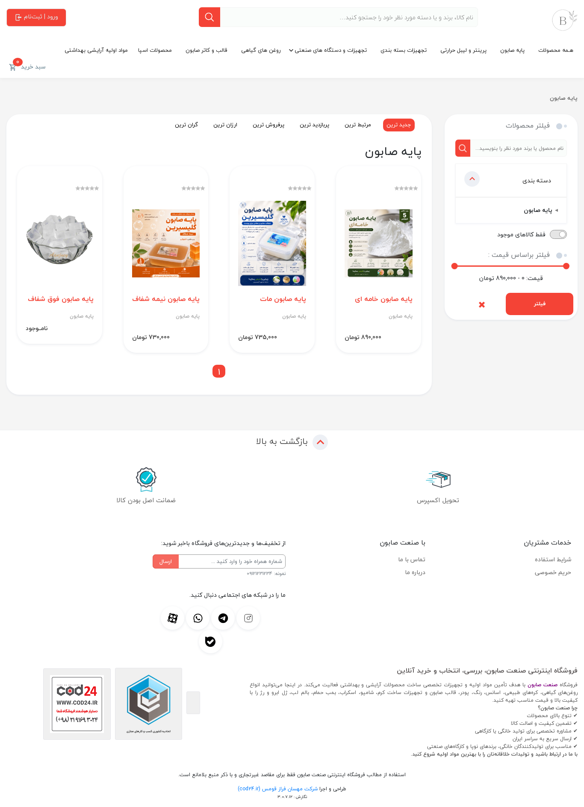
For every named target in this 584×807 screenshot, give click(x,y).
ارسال (165, 561)
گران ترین (186, 124)
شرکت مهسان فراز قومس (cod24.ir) (278, 788)
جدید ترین (398, 124)
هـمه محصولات (555, 50)
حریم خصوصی (553, 572)
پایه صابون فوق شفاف (61, 299)
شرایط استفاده (553, 559)
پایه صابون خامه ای (384, 299)
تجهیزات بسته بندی (403, 50)
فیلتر (540, 303)
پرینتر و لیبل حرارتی (463, 50)
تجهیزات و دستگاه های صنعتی (331, 50)
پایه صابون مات (283, 299)
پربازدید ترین (314, 124)
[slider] (454, 266)
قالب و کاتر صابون (206, 50)
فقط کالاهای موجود (521, 234)
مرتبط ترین (358, 124)
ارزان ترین (225, 124)
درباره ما (415, 572)
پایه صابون (512, 50)
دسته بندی (536, 180)
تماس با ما (411, 559)
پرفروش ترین (268, 124)
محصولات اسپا (155, 50)
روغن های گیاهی (261, 50)
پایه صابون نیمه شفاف (166, 299)
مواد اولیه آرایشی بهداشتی (96, 50)
